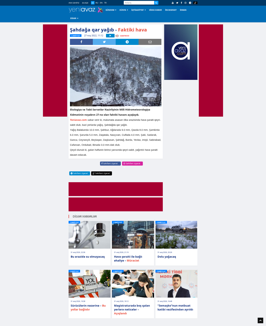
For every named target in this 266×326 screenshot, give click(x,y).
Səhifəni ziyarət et (109, 165)
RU (97, 3)
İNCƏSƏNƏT (171, 10)
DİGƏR (73, 18)
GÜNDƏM (110, 10)
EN (101, 3)
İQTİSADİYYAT (137, 10)
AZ (93, 2)
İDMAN (183, 10)
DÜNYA (123, 10)
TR (105, 3)
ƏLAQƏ (85, 3)
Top (260, 320)
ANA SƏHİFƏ (74, 3)
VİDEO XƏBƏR (155, 10)
